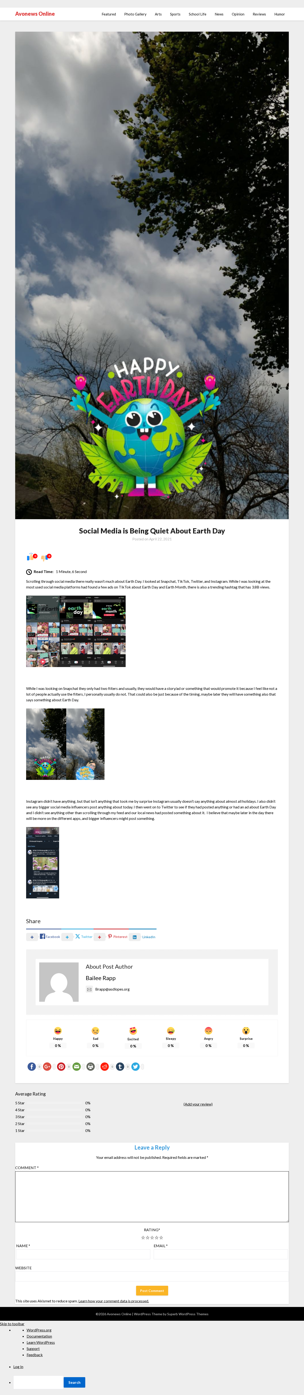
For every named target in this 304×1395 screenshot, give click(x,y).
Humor (279, 14)
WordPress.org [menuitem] (39, 1330)
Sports (175, 14)
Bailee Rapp (101, 977)
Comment (27, 1167)
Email (161, 1245)
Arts (158, 14)
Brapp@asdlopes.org (112, 989)
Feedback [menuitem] (35, 1354)
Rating (152, 1229)
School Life (197, 14)
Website (23, 1267)
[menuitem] (158, 1382)
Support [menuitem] (33, 1348)
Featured (109, 14)
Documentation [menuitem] (39, 1336)
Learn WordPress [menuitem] (41, 1342)
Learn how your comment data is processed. (113, 1301)
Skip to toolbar (12, 1323)
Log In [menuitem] (18, 1366)
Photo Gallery (135, 14)
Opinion (238, 14)
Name (23, 1245)
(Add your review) (198, 1104)
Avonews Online (35, 13)
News (219, 14)
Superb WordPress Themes (188, 1314)
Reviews (259, 14)
